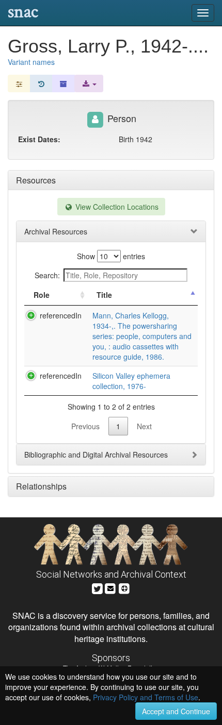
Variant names (31, 62)
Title (104, 295)
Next (144, 426)
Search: (47, 275)
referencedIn (61, 315)
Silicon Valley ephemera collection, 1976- (131, 380)
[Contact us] (110, 587)
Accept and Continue (176, 711)
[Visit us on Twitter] (97, 587)
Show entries (111, 256)
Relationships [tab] (41, 486)
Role (42, 295)
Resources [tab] (36, 180)
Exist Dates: (39, 139)
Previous (85, 426)
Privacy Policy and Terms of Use (145, 697)
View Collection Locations (115, 206)
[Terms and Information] (124, 587)
